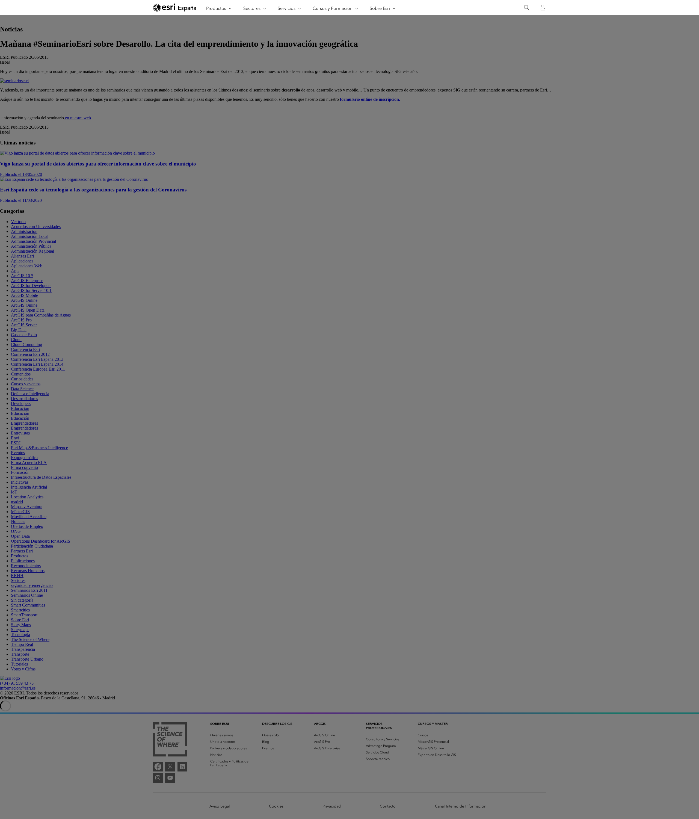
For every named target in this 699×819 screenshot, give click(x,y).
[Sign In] (543, 7)
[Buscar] (526, 7)
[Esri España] (175, 8)
